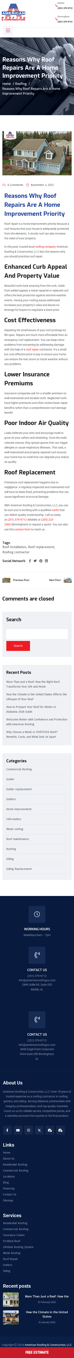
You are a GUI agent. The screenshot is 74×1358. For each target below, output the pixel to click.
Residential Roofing (15, 1164)
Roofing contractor (16, 552)
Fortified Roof (11, 1241)
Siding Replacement (19, 869)
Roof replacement (41, 547)
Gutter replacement (19, 789)
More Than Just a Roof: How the (47, 1296)
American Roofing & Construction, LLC (48, 1344)
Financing (9, 1188)
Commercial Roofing (19, 769)
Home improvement (18, 809)
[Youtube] (18, 1130)
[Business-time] (49, 1130)
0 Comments (15, 185)
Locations (9, 1176)
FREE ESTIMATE (37, 1352)
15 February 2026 (47, 1302)
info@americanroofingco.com (37, 980)
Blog (6, 1182)
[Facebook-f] (7, 1130)
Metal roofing (14, 829)
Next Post (55, 580)
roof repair (32, 349)
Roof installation (14, 547)
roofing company (45, 246)
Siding (10, 859)
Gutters (11, 799)
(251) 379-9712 (65, 8)
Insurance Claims (14, 1235)
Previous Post (21, 580)
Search (13, 619)
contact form (22, 529)
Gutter (10, 779)
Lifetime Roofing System (18, 1247)
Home (6, 84)
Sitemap (8, 1200)
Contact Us (9, 1194)
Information (13, 819)
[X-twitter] (39, 1130)
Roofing (21, 84)
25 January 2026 (46, 1322)
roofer (55, 510)
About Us (8, 1158)
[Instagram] (28, 1130)
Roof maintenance (17, 839)
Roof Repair (10, 1259)
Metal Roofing (12, 1253)
